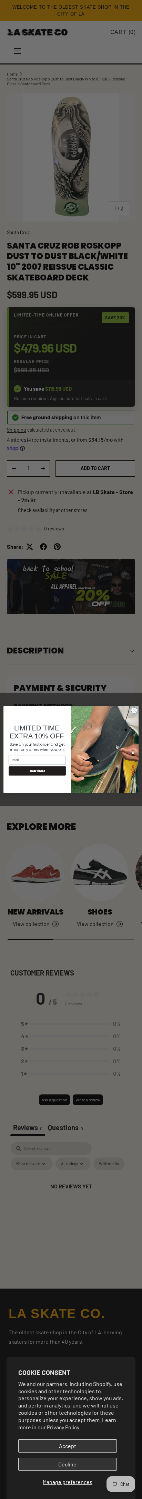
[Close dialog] (134, 710)
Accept (67, 1445)
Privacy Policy (63, 1427)
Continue (37, 771)
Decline (67, 1464)
